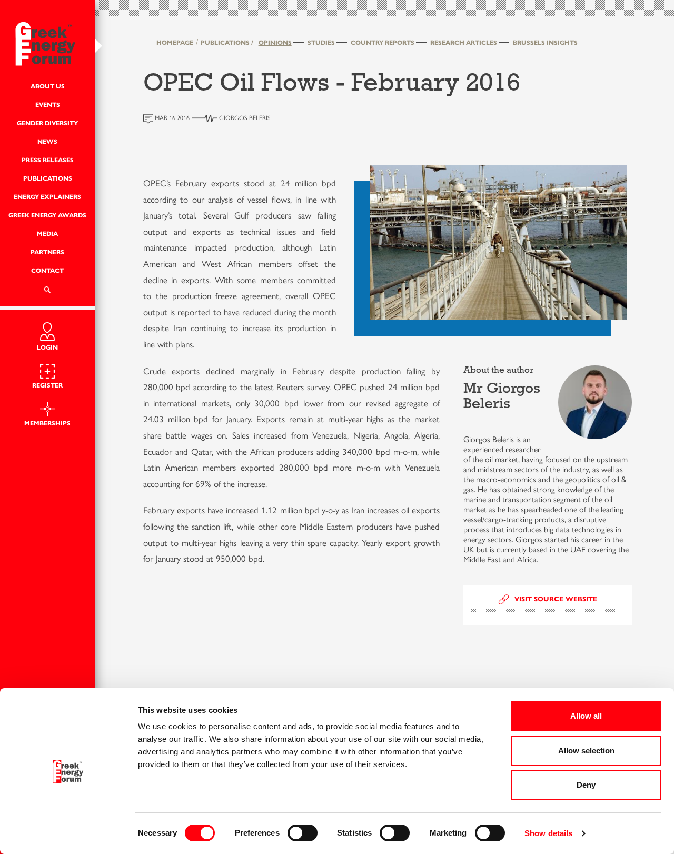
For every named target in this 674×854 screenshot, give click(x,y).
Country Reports (382, 42)
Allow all (586, 715)
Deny (586, 784)
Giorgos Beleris (245, 118)
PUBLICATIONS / (227, 42)
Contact (47, 270)
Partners (47, 252)
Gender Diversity (47, 123)
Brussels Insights (545, 42)
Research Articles (463, 42)
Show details (548, 833)
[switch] (303, 833)
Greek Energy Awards (47, 215)
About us (48, 86)
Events (47, 104)
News (47, 141)
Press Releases (48, 160)
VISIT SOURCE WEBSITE (555, 599)
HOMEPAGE (174, 42)
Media (47, 233)
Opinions (275, 42)
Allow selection (586, 750)
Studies (321, 42)
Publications (47, 178)
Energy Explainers (47, 197)
